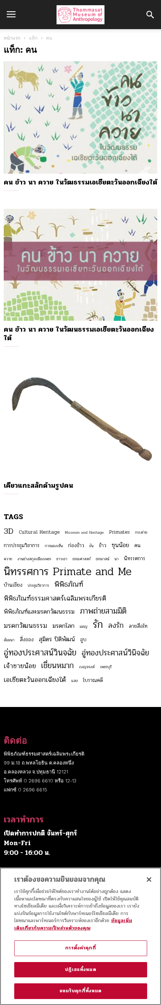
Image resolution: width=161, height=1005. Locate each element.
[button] (150, 14)
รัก (98, 624)
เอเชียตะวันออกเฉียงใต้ (35, 679)
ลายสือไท (138, 626)
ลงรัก (116, 625)
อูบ (83, 639)
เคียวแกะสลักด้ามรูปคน (38, 485)
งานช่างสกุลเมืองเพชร (34, 559)
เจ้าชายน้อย (20, 665)
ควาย (8, 559)
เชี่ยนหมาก (57, 665)
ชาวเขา (62, 559)
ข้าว (102, 545)
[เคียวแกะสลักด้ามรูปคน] (80, 421)
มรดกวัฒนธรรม (25, 625)
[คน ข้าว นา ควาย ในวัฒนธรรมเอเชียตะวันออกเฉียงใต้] (80, 265)
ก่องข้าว (76, 545)
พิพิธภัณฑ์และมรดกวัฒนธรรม (39, 611)
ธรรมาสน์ (102, 559)
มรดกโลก (63, 625)
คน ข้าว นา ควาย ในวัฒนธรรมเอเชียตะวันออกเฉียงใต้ (79, 334)
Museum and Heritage (84, 532)
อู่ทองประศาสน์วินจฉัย (40, 652)
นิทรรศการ (134, 558)
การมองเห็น (54, 546)
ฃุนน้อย (120, 545)
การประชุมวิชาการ (22, 545)
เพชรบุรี (106, 667)
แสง (74, 680)
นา (117, 559)
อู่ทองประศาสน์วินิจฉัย (115, 652)
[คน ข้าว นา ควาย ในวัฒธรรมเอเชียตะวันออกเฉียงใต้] (80, 117)
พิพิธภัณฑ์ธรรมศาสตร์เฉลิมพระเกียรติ (55, 598)
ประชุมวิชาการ (38, 585)
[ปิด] (149, 879)
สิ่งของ (27, 639)
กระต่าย (141, 532)
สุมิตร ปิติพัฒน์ (57, 639)
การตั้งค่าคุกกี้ (80, 948)
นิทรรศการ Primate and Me (67, 571)
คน (137, 545)
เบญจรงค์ (87, 667)
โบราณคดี (93, 680)
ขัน (91, 546)
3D (8, 531)
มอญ (84, 626)
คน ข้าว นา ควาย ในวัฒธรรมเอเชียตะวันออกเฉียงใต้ (80, 182)
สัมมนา (9, 640)
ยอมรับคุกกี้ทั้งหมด (81, 991)
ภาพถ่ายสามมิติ (103, 611)
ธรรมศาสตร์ (82, 559)
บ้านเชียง (13, 585)
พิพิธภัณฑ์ (68, 584)
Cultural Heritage (39, 532)
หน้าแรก (12, 38)
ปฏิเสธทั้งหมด (80, 969)
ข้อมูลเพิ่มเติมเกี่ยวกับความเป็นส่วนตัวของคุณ (73, 924)
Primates (119, 532)
